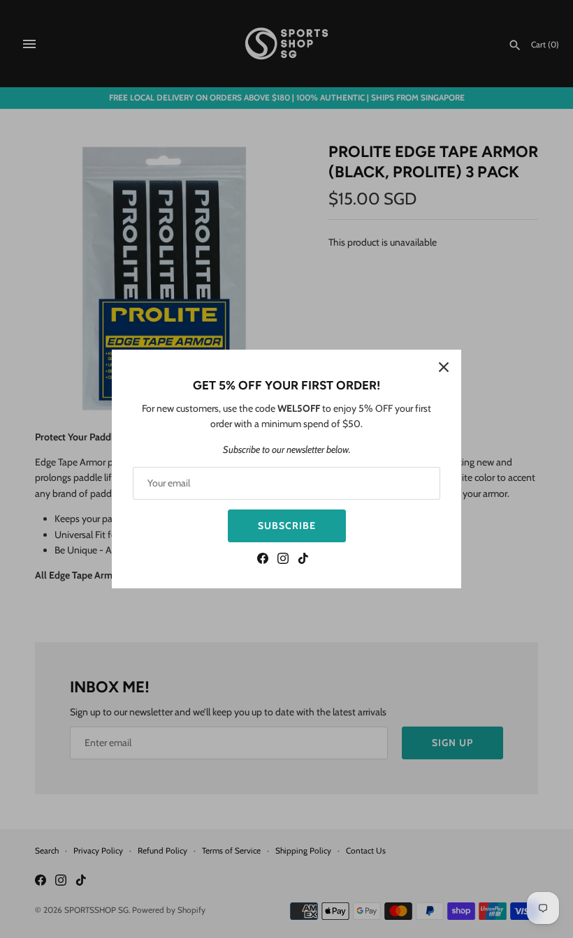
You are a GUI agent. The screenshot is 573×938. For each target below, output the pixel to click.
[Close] (443, 367)
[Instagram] (283, 560)
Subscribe (287, 525)
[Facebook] (262, 560)
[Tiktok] (303, 560)
